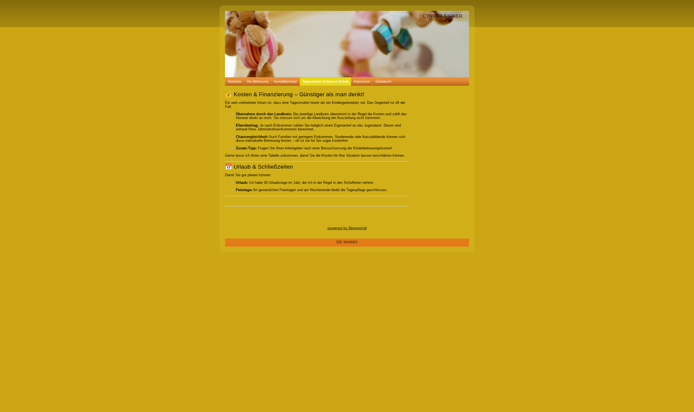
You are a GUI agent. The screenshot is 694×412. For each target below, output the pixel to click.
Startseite (235, 81)
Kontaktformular (285, 81)
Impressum (362, 81)
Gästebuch (383, 81)
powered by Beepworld (347, 228)
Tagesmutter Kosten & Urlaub (325, 81)
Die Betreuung (257, 81)
